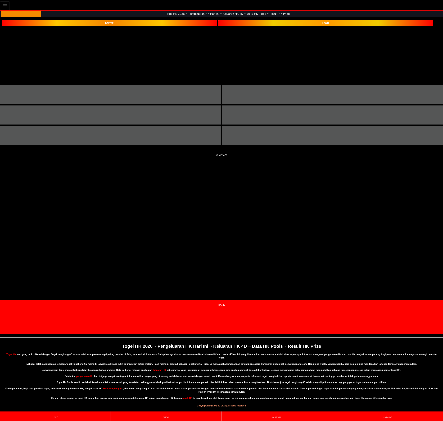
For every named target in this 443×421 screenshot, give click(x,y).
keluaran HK (159, 370)
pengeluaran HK (84, 376)
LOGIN (325, 23)
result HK (187, 398)
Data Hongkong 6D (113, 388)
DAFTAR (109, 23)
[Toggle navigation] (5, 5)
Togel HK (11, 354)
